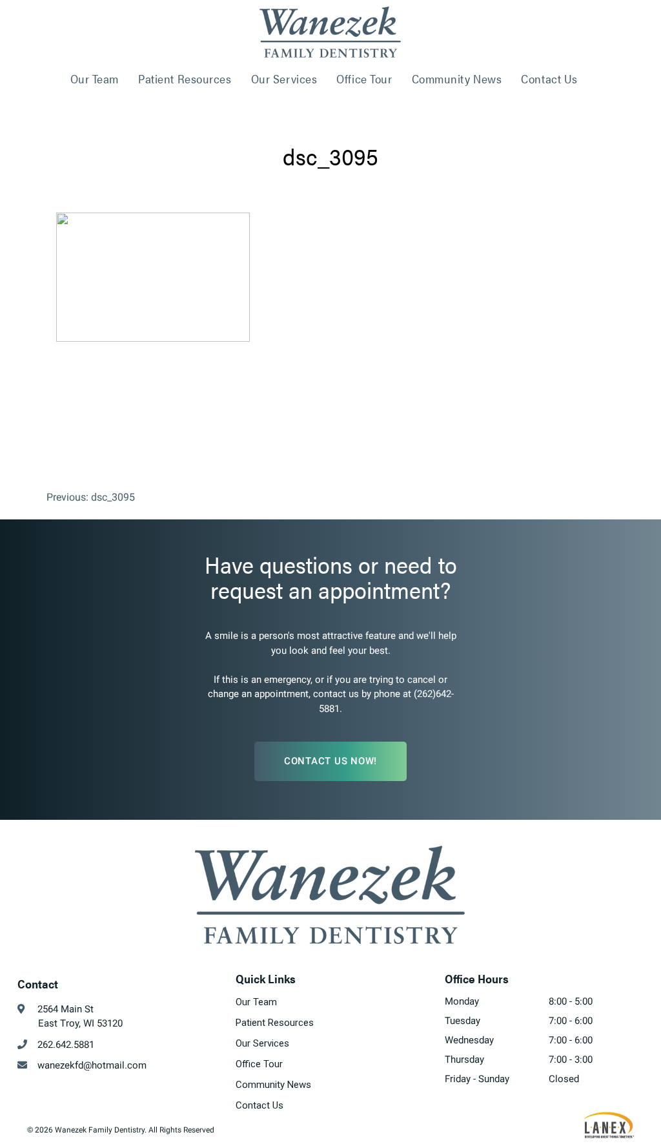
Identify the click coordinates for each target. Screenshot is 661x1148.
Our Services (284, 78)
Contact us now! (330, 761)
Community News (457, 78)
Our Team (94, 78)
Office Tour (364, 78)
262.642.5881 (60, 1044)
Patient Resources (185, 78)
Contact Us (549, 78)
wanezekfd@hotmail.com (87, 1065)
